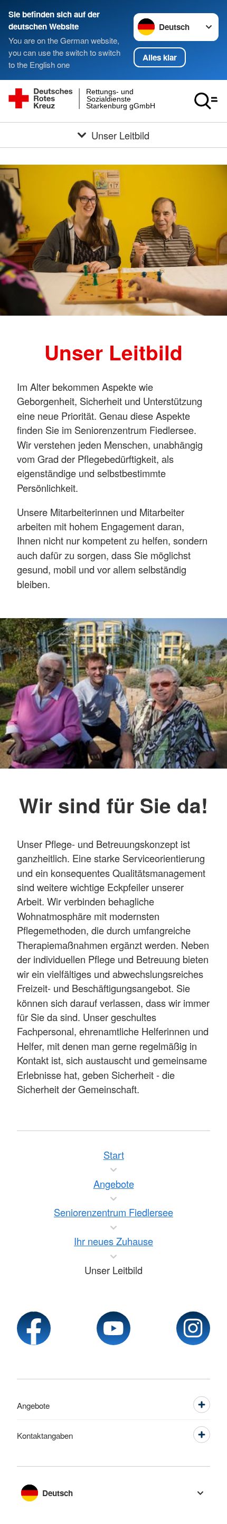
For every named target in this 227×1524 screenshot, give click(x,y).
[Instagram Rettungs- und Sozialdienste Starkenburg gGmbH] (193, 1328)
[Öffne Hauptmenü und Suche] (206, 101)
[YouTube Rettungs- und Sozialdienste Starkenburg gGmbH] (113, 1328)
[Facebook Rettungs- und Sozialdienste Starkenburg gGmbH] (34, 1328)
